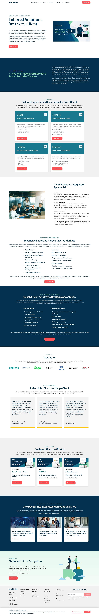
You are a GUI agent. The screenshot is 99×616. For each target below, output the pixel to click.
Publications (23, 596)
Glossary (46, 598)
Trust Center (47, 600)
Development (23, 593)
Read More (16, 482)
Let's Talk (12, 46)
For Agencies (35, 593)
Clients (42, 2)
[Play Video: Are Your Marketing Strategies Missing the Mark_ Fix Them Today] (71, 31)
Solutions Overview (24, 589)
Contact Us (86, 2)
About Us (67, 2)
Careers (46, 595)
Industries (50, 2)
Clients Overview (36, 589)
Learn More (20, 138)
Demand (22, 591)
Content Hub (59, 2)
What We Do (34, 2)
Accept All (87, 611)
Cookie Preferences (76, 611)
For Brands (34, 591)
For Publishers (35, 596)
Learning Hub (47, 593)
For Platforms (35, 595)
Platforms (22, 595)
